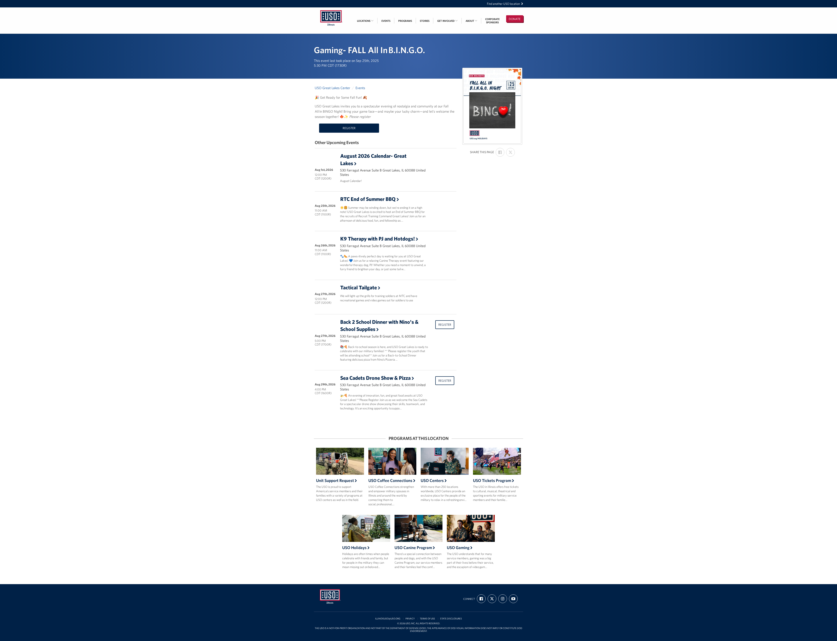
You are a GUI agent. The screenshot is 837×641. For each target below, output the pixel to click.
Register (349, 128)
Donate (515, 19)
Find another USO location (503, 3)
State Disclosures (451, 618)
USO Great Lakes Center (332, 88)
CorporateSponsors (492, 20)
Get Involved (446, 20)
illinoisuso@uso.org (387, 618)
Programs (405, 20)
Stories (424, 20)
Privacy (410, 618)
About (470, 20)
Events (385, 20)
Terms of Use (427, 618)
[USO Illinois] (331, 10)
